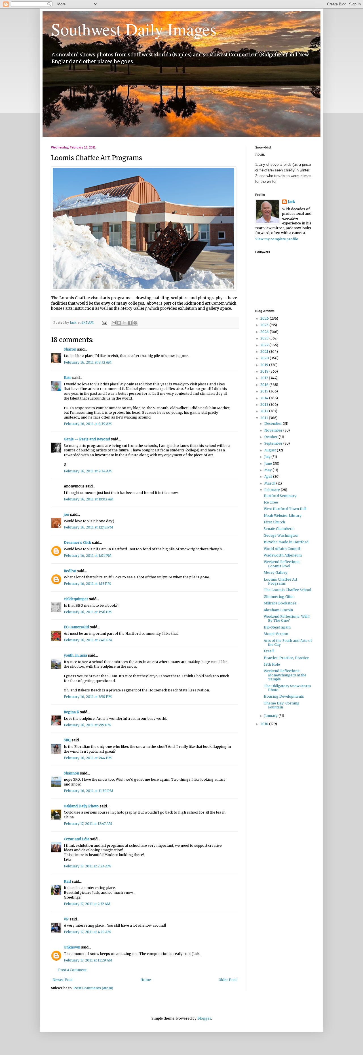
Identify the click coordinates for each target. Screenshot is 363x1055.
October (271, 437)
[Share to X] (124, 323)
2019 (264, 365)
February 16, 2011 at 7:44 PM (88, 758)
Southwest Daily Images (133, 29)
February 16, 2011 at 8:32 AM (87, 362)
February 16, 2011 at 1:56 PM (88, 612)
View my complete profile (276, 239)
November (273, 430)
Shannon (71, 773)
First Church (274, 522)
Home (145, 980)
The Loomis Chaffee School (287, 590)
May (268, 470)
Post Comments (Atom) (93, 988)
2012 (264, 411)
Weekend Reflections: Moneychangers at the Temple (285, 675)
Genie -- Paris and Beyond (87, 439)
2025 (264, 325)
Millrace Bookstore (280, 603)
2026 (265, 318)
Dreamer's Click (77, 542)
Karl (67, 881)
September (273, 443)
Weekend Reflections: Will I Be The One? (287, 618)
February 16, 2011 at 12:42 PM (88, 527)
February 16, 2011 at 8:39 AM (88, 424)
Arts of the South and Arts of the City (288, 642)
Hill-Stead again (277, 627)
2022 (264, 345)
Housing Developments (284, 696)
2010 (264, 724)
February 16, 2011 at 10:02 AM (88, 499)
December (273, 423)
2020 (265, 358)
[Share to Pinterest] (135, 323)
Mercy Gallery (275, 572)
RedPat (70, 571)
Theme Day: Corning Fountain (281, 705)
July (267, 457)
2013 (264, 404)
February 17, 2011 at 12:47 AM (88, 824)
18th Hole (272, 664)
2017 (264, 378)
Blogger (204, 1018)
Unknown (72, 947)
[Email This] (114, 323)
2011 (264, 418)
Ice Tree (271, 502)
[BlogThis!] (119, 323)
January (271, 716)
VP (66, 919)
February (272, 490)
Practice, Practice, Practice (286, 658)
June (268, 463)
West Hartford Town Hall (285, 509)
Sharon (70, 349)
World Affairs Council (282, 549)
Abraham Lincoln (278, 610)
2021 (264, 351)
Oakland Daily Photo (81, 806)
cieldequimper (76, 599)
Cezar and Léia (76, 839)
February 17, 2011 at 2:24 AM (87, 866)
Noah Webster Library (282, 515)
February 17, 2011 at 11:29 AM (88, 960)
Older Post (228, 980)
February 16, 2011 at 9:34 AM (88, 471)
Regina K (71, 712)
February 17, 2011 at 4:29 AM (87, 932)
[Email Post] (104, 322)
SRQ (67, 740)
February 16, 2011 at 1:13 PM (87, 583)
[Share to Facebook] (130, 323)
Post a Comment (72, 970)
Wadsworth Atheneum (283, 555)
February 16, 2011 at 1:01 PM (87, 555)
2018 (264, 371)
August (270, 450)
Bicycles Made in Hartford (286, 542)
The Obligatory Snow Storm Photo (287, 688)
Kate (67, 377)
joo (66, 514)
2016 (264, 385)
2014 (264, 398)
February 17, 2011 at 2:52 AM (87, 904)
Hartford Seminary (280, 496)
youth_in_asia (75, 655)
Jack (291, 201)
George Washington (281, 535)
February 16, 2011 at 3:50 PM (88, 697)
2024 (265, 332)
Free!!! (269, 651)
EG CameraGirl (76, 627)
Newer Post (62, 980)
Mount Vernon (276, 634)
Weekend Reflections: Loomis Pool (282, 564)
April (268, 476)
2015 (264, 391)
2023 (264, 338)
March (270, 483)
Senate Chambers (279, 529)
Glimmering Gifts (279, 597)
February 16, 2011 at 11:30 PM (88, 791)
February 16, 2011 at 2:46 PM (88, 640)
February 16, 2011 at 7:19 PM (87, 725)
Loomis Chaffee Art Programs (280, 581)
